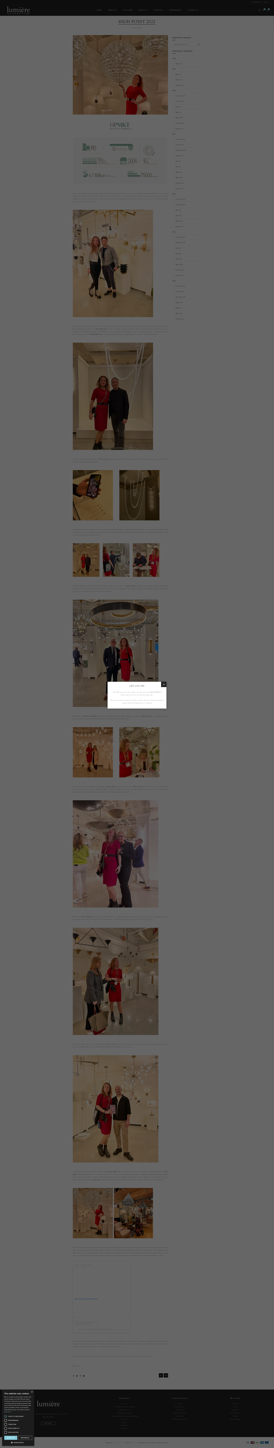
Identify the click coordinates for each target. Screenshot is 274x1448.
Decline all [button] (25, 1438)
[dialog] (18, 1418)
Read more (7, 1412)
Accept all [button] (11, 1438)
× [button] (32, 1392)
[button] (18, 1442)
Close (163, 684)
